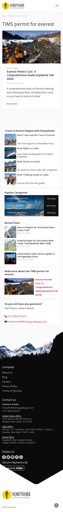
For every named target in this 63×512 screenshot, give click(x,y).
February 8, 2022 (16, 83)
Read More (12, 104)
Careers (6, 381)
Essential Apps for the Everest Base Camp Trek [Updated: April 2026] (35, 242)
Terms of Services (12, 390)
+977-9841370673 (16, 316)
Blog (4, 377)
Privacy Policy (9, 386)
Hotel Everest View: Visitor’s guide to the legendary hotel (36, 255)
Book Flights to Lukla (28, 148)
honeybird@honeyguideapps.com (18, 407)
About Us (7, 372)
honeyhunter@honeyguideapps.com (27, 321)
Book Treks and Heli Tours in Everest (36, 135)
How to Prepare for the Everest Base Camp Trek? (36, 229)
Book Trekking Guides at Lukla (32, 174)
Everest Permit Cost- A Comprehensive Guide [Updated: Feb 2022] (30, 75)
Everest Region (12, 68)
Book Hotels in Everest (28, 161)
